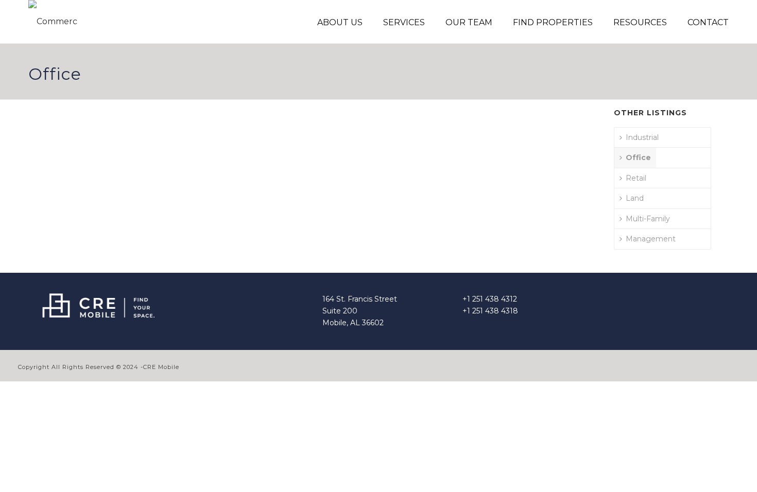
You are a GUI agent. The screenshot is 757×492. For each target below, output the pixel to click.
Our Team (468, 22)
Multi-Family (648, 218)
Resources (640, 22)
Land (635, 198)
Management (651, 238)
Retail (636, 178)
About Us (340, 22)
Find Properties (553, 22)
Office (638, 157)
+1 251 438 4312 (489, 299)
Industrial (642, 137)
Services (404, 22)
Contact (708, 22)
